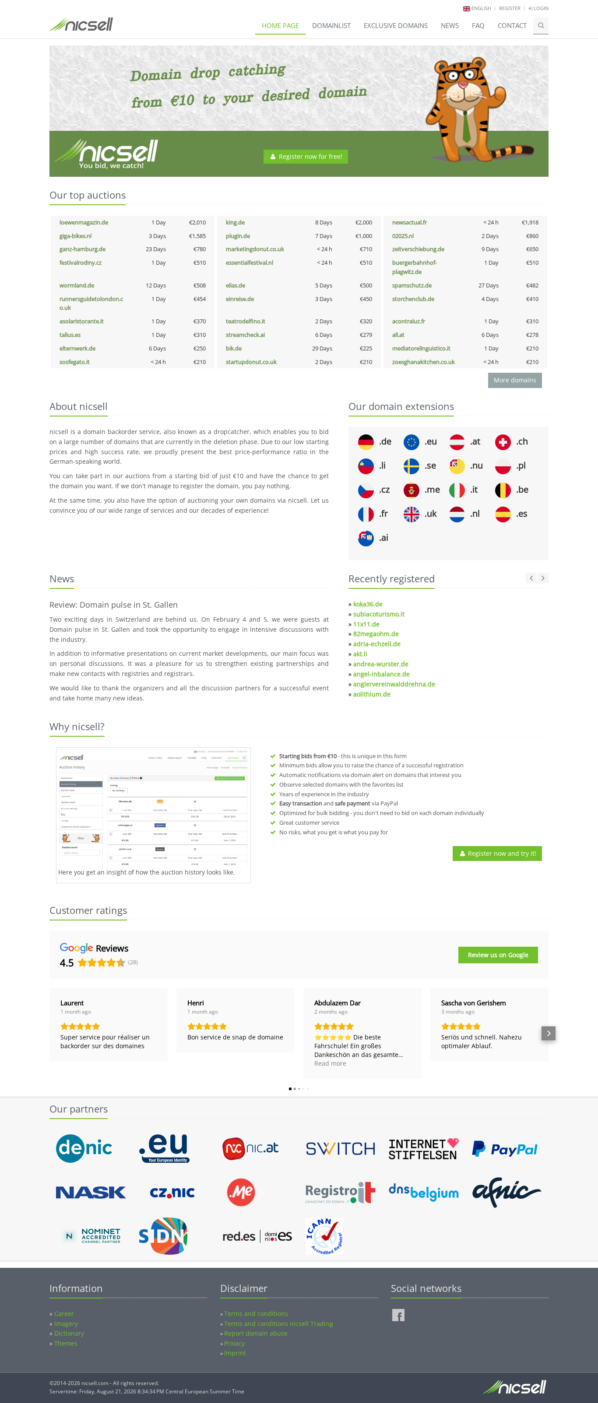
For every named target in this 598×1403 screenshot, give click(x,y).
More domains (515, 380)
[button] (49, 1033)
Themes (65, 1343)
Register (510, 8)
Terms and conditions (256, 1313)
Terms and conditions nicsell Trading (278, 1323)
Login (540, 8)
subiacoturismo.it (379, 614)
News (450, 25)
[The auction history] (153, 808)
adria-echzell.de (377, 644)
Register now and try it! (501, 853)
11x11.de (366, 624)
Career (64, 1313)
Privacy (234, 1343)
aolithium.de (371, 694)
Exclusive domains (396, 25)
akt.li (360, 654)
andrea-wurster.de (380, 664)
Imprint (235, 1353)
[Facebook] (398, 1315)
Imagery (66, 1323)
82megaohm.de (376, 634)
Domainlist (331, 25)
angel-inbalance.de (381, 674)
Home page (280, 25)
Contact (512, 25)
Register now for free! (309, 156)
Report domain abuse (256, 1333)
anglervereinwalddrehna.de (394, 684)
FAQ (478, 25)
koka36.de (368, 604)
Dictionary (69, 1333)
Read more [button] (330, 1063)
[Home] (81, 28)
